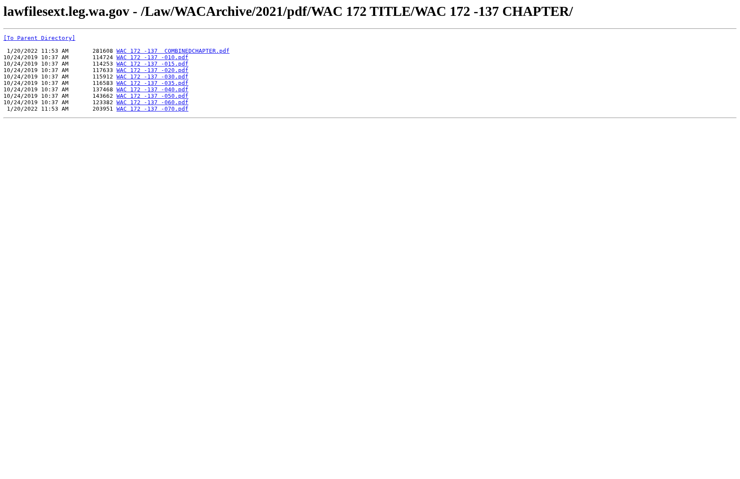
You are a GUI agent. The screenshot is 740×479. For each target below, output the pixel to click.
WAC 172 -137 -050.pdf (152, 96)
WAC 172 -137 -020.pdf (152, 70)
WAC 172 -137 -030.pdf (152, 76)
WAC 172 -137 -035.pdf (152, 83)
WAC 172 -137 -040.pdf (152, 89)
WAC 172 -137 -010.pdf (152, 57)
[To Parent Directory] (39, 38)
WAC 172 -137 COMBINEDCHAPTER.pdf (173, 51)
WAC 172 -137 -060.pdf (152, 102)
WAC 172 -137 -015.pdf (152, 63)
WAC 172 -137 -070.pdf (152, 108)
